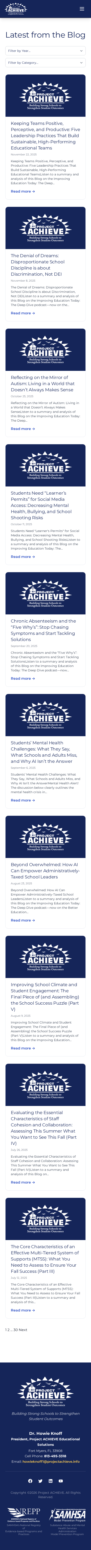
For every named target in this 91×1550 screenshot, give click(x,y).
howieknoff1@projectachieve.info (51, 1461)
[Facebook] (30, 1481)
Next (23, 1330)
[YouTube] (60, 1481)
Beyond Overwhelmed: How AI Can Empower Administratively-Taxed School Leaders (45, 871)
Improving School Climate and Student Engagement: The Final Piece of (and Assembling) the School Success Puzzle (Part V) (45, 997)
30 (15, 1330)
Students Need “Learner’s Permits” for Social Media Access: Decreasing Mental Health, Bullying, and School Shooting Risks (41, 505)
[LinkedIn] (50, 1481)
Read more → (23, 191)
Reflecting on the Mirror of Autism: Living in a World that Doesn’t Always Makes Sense (43, 383)
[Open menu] (82, 8)
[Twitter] (40, 1481)
